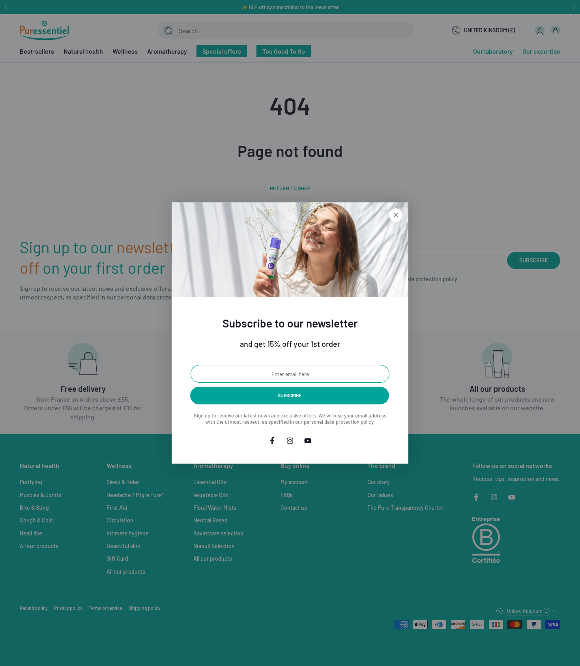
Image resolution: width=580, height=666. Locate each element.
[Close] (395, 215)
